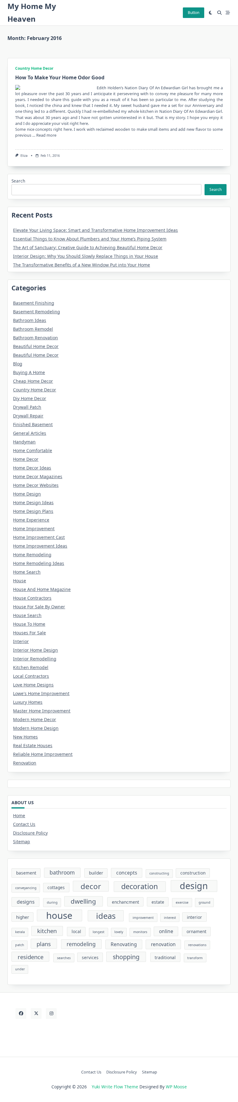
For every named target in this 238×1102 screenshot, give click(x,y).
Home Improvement (34, 528)
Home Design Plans (33, 511)
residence (30, 957)
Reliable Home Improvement (43, 754)
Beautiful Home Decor (36, 346)
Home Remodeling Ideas (38, 563)
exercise (182, 902)
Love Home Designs (33, 685)
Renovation (24, 763)
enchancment (125, 902)
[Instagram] (51, 1013)
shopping (126, 957)
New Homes (25, 737)
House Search (27, 615)
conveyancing (26, 888)
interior (194, 917)
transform (195, 958)
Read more (46, 135)
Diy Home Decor (29, 398)
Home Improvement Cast (39, 537)
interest (170, 917)
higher (22, 917)
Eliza (24, 155)
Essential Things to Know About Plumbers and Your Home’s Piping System (89, 239)
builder (96, 873)
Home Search (27, 572)
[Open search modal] (219, 12)
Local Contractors (31, 676)
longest (98, 932)
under (20, 969)
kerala (20, 932)
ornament (196, 931)
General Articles (29, 433)
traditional (165, 957)
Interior (21, 641)
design (194, 886)
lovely (118, 932)
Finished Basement (33, 424)
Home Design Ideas (33, 502)
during (52, 902)
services (90, 957)
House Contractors (32, 598)
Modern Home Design (36, 728)
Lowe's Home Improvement (41, 693)
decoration (139, 886)
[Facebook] (20, 1013)
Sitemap (21, 841)
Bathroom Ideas (29, 320)
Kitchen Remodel (30, 667)
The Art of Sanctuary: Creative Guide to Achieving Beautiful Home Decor (87, 247)
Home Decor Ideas (32, 468)
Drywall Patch (27, 407)
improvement (143, 917)
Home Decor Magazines (37, 476)
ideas (106, 915)
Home (19, 815)
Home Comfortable (32, 450)
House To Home (29, 624)
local (76, 931)
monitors (140, 932)
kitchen (47, 931)
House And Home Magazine (42, 589)
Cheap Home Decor (33, 381)
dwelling (83, 901)
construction (192, 873)
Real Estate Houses (32, 745)
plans (44, 944)
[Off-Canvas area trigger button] (228, 12)
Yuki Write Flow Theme (115, 1087)
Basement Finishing (33, 303)
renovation (163, 944)
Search (18, 181)
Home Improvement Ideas (40, 546)
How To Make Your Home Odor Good (59, 77)
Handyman (24, 442)
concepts (126, 872)
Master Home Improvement (41, 711)
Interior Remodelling (34, 659)
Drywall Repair (28, 416)
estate (158, 902)
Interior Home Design (35, 650)
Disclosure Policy (30, 833)
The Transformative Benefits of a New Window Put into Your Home (81, 265)
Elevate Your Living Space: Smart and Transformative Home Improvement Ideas (95, 230)
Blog (17, 364)
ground (204, 902)
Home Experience (31, 520)
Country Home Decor (34, 68)
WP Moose (176, 1087)
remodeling (81, 944)
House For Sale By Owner (39, 607)
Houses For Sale (29, 633)
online (166, 931)
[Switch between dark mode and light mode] (211, 12)
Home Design (27, 494)
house (59, 915)
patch (19, 945)
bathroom (62, 872)
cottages (56, 887)
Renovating (124, 944)
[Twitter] (36, 1013)
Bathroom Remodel (33, 329)
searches (64, 958)
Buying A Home (29, 372)
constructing (159, 873)
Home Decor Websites (36, 485)
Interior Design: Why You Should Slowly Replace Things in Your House (85, 256)
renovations (197, 945)
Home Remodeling (32, 555)
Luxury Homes (27, 702)
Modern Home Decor (34, 719)
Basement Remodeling (36, 312)
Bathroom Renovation (35, 338)
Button (193, 12)
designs (25, 901)
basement (26, 873)
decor (91, 886)
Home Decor (25, 459)
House (19, 581)
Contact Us (24, 824)
